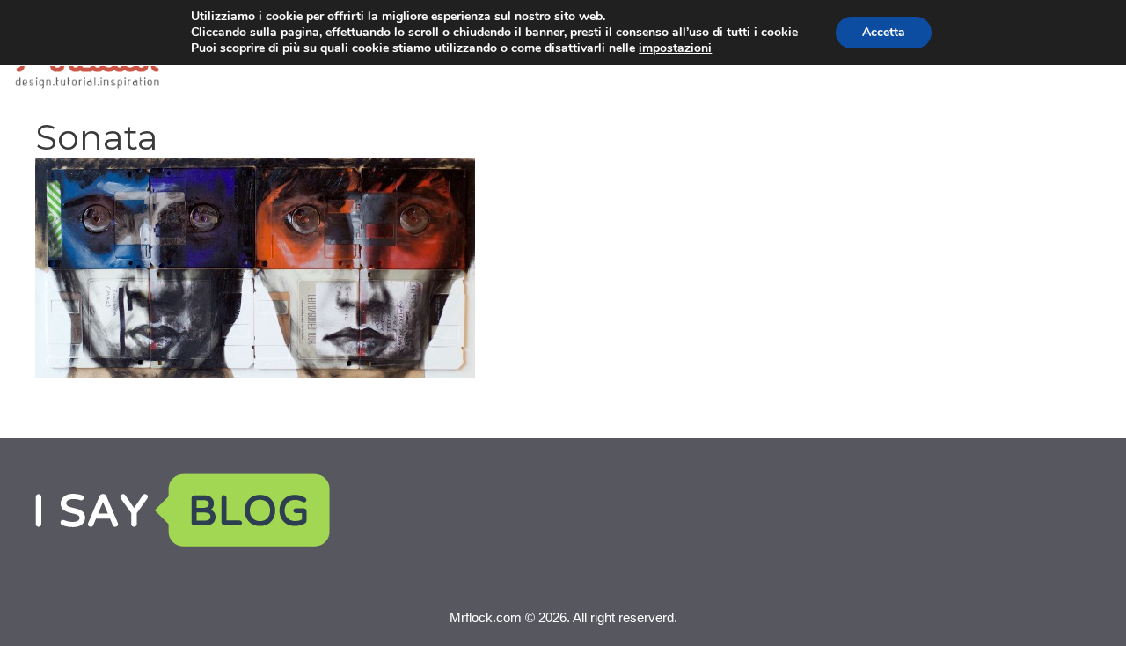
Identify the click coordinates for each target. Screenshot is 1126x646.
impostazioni (675, 48)
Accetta (883, 32)
